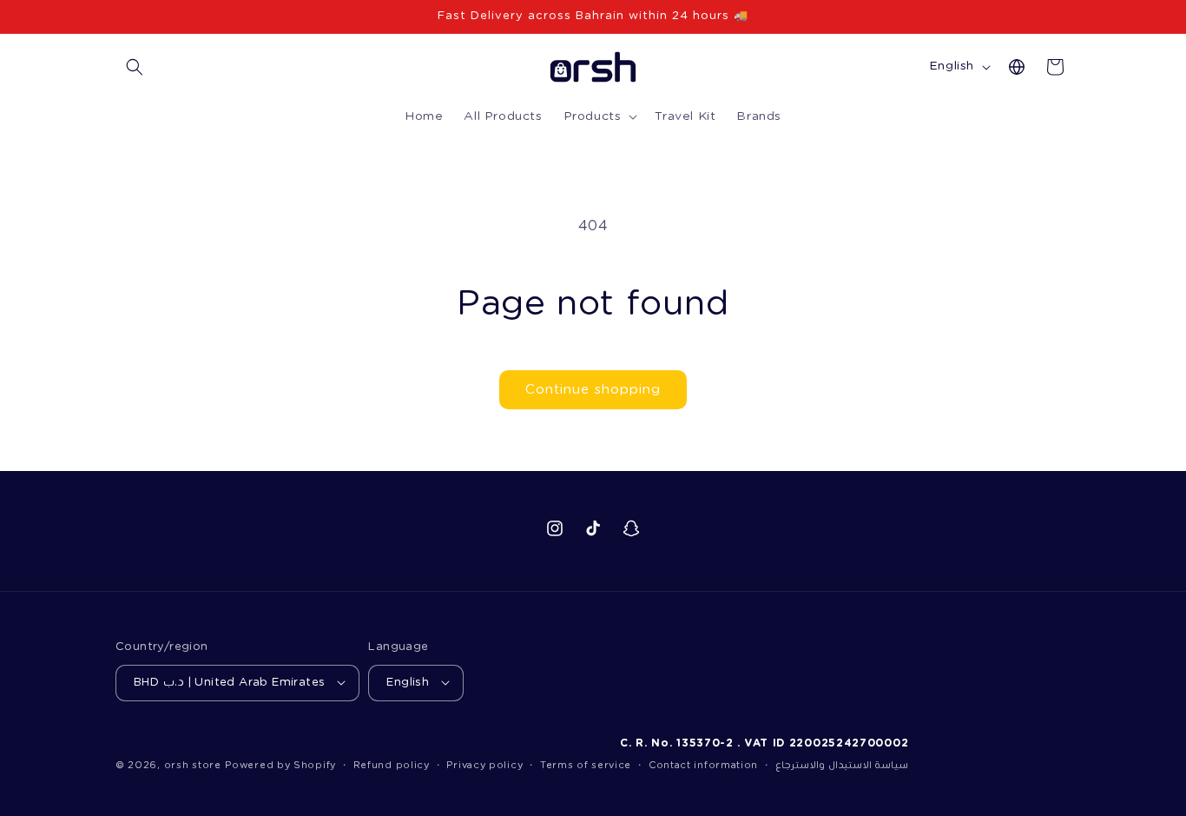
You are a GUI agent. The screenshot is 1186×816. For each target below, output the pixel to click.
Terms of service (585, 765)
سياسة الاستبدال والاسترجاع (841, 765)
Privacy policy (484, 765)
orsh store (192, 765)
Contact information (703, 765)
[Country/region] (1017, 67)
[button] (134, 67)
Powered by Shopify (280, 765)
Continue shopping (593, 389)
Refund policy (391, 765)
